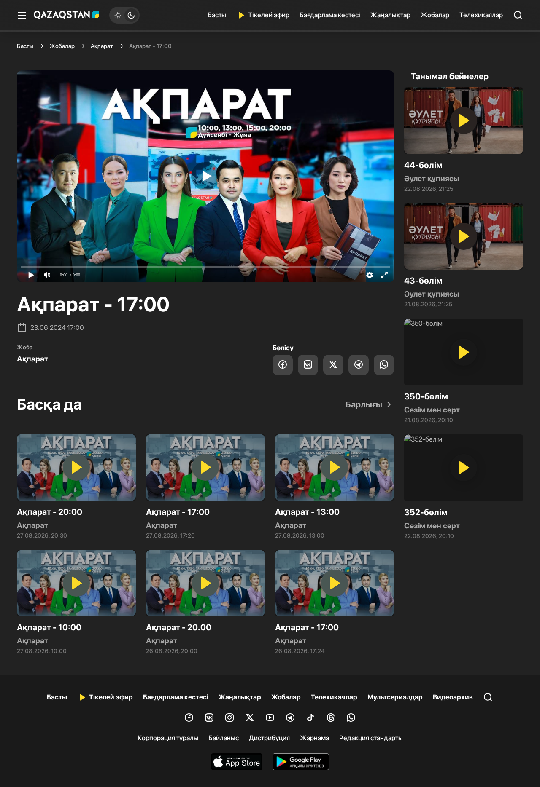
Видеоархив (453, 697)
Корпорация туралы (168, 738)
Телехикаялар (481, 15)
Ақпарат (102, 46)
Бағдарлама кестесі (330, 15)
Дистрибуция (269, 738)
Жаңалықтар (390, 15)
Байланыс (223, 738)
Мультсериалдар (395, 697)
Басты (217, 15)
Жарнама (314, 738)
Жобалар (435, 15)
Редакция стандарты (371, 738)
